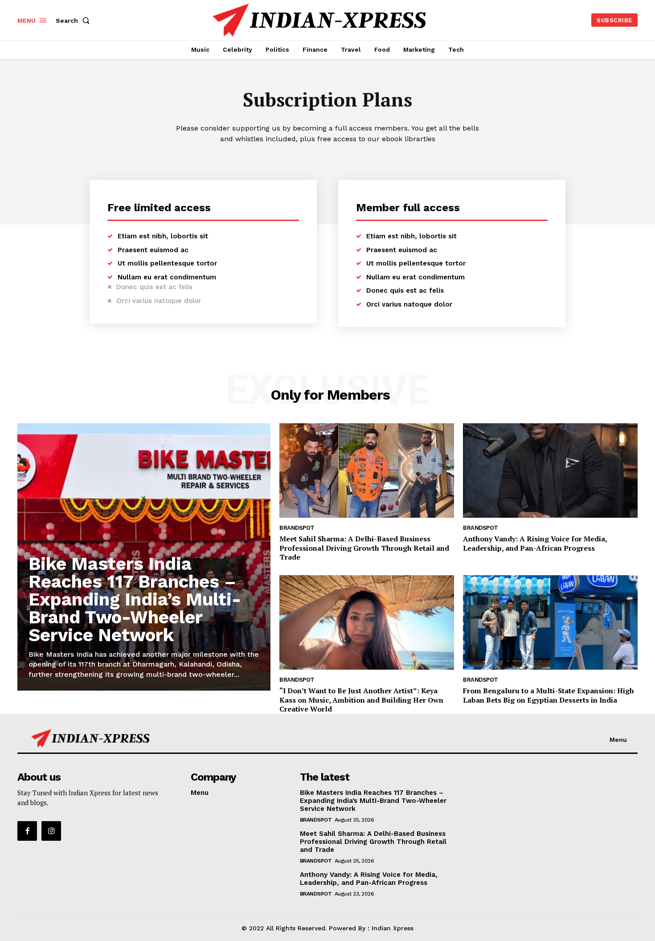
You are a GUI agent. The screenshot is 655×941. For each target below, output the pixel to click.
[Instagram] (51, 831)
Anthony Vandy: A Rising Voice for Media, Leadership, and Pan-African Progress (535, 543)
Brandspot (297, 528)
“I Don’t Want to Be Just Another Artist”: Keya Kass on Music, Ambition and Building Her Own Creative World (361, 700)
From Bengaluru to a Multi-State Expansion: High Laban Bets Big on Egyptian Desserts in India (548, 695)
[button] (74, 20)
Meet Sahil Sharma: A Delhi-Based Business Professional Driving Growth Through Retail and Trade (364, 548)
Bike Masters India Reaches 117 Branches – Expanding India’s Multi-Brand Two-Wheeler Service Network (135, 599)
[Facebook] (27, 831)
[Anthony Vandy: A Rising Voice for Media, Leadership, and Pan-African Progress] (550, 470)
